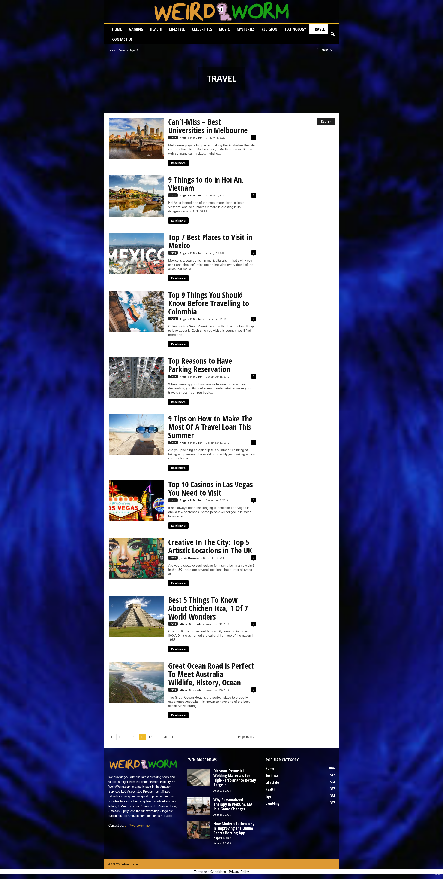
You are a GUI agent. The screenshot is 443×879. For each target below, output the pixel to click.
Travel (319, 29)
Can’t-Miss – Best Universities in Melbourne (208, 125)
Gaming (136, 29)
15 (134, 737)
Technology (295, 29)
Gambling (272, 803)
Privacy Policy (239, 871)
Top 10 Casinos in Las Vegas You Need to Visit (210, 488)
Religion (269, 29)
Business (271, 775)
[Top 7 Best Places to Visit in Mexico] (136, 253)
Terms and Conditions (210, 871)
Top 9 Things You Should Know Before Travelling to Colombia (208, 303)
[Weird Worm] (221, 11)
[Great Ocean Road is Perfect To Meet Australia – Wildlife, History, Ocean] (136, 682)
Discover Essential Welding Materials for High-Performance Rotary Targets (234, 777)
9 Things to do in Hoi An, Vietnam (206, 183)
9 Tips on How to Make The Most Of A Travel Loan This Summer (210, 426)
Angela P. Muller (191, 137)
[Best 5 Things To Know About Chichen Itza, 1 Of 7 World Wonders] (136, 616)
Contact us (122, 39)
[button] (332, 34)
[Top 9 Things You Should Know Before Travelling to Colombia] (136, 311)
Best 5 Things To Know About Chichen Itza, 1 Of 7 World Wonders (208, 608)
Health (156, 29)
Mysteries (246, 29)
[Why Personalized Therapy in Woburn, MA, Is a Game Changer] (198, 806)
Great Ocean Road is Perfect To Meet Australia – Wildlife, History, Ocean (211, 674)
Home (117, 29)
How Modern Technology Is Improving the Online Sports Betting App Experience (233, 830)
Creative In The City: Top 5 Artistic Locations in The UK (210, 546)
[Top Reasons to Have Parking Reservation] (136, 377)
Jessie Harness (189, 558)
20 (165, 737)
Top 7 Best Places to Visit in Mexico (210, 241)
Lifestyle (177, 29)
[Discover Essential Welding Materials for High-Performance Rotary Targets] (198, 777)
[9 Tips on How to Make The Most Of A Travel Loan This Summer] (136, 434)
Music (224, 29)
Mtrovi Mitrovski (191, 624)
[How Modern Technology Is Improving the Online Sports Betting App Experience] (198, 830)
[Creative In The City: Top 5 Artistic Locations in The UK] (136, 558)
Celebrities (202, 29)
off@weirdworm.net (137, 825)
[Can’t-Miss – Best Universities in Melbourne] (136, 138)
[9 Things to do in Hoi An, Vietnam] (136, 196)
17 (150, 737)
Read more (178, 163)
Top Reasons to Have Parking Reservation (200, 364)
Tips (268, 796)
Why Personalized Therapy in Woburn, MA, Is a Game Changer (233, 804)
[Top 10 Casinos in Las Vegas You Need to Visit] (136, 500)
